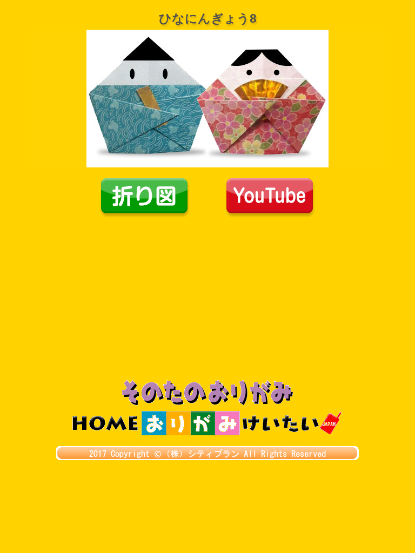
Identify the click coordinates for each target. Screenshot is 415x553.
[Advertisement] (207, 299)
